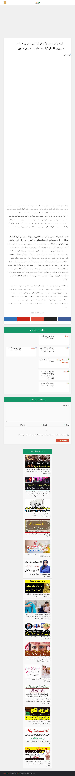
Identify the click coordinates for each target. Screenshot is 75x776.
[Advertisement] (37, 21)
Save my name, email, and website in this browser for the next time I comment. (42, 435)
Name (66, 425)
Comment (66, 405)
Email (44, 425)
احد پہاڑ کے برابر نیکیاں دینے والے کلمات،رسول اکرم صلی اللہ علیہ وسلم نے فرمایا (38, 701)
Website (22, 425)
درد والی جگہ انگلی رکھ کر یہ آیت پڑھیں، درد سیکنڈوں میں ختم (47, 349)
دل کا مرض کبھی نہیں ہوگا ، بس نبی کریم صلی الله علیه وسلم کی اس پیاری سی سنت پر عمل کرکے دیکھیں (37, 494)
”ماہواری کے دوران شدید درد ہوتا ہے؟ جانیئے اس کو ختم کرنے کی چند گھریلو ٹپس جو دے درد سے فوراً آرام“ (37, 616)
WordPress (6, 773)
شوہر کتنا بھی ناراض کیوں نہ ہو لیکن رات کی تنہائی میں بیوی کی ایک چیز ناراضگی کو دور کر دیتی (38, 659)
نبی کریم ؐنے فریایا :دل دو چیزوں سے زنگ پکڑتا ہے (47, 384)
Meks (18, 773)
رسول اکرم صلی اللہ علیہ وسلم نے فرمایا (38, 534)
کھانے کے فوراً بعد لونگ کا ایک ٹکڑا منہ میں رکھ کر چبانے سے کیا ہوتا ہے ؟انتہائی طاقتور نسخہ (37, 471)
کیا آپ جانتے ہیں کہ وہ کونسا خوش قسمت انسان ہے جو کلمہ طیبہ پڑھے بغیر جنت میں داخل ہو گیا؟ (47, 375)
